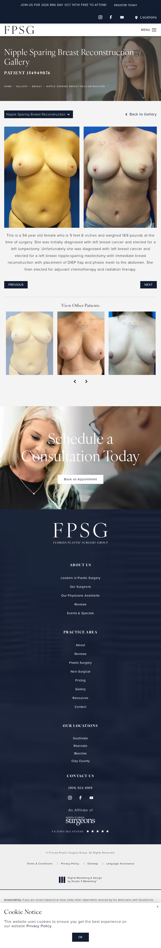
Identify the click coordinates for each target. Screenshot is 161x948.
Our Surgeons (80, 586)
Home (8, 86)
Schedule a (80, 449)
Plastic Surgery (80, 662)
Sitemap (92, 864)
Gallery (22, 86)
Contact (80, 706)
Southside (80, 738)
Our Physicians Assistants (80, 595)
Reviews (80, 604)
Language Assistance (120, 864)
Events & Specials (80, 613)
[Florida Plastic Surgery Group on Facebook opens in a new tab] (111, 17)
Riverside (80, 746)
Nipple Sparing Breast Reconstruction (76, 86)
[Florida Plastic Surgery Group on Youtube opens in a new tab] (122, 17)
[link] (80, 788)
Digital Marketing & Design (85, 879)
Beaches (80, 753)
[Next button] (86, 381)
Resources (80, 698)
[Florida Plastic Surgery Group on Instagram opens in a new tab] (100, 17)
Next (148, 284)
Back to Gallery (142, 114)
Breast (37, 86)
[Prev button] (74, 381)
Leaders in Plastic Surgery (80, 578)
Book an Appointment (80, 479)
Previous (15, 284)
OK (80, 937)
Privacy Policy (70, 864)
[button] (154, 30)
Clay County (80, 761)
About (80, 645)
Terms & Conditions (40, 864)
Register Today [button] (125, 5)
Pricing (80, 680)
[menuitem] (100, 17)
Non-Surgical (81, 671)
